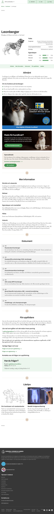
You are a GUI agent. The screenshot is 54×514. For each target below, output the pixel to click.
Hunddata (3, 481)
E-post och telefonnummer (7, 500)
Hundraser (8, 6)
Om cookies (38, 510)
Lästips (42, 66)
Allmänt (12, 66)
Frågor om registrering (8, 351)
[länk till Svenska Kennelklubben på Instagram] (47, 510)
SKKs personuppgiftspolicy (18, 510)
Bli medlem (10, 165)
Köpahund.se (4, 484)
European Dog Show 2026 (7, 490)
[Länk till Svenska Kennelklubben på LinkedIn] (52, 510)
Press (42, 509)
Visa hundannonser (13, 145)
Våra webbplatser (5, 494)
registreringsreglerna (8, 331)
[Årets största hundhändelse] (27, 112)
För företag (3, 492)
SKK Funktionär (4, 479)
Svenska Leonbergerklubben (12, 161)
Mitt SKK (3, 477)
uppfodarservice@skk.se (14, 364)
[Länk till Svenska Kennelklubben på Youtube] (49, 510)
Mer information (19, 66)
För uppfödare (35, 66)
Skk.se (2, 6)
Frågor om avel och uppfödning (11, 348)
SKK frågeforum (4, 503)
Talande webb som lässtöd (9, 510)
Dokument (27, 66)
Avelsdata (3, 483)
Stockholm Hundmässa (6, 488)
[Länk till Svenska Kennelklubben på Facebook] (44, 510)
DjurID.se (3, 486)
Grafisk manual (2, 510)
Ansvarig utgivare (33, 510)
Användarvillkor (27, 509)
